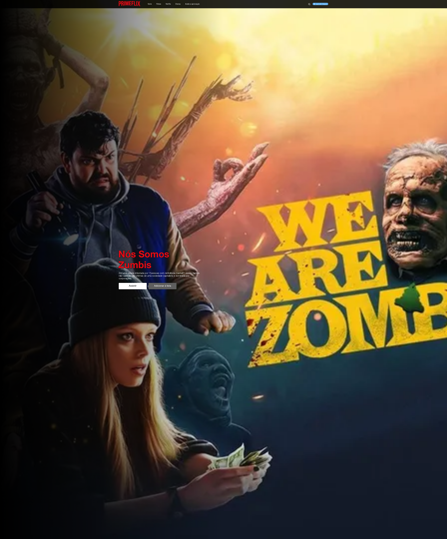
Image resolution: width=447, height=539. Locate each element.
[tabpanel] (223, 269)
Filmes (158, 4)
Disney (178, 4)
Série (150, 4)
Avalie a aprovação (192, 4)
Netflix (168, 4)
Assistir (133, 286)
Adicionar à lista (162, 286)
